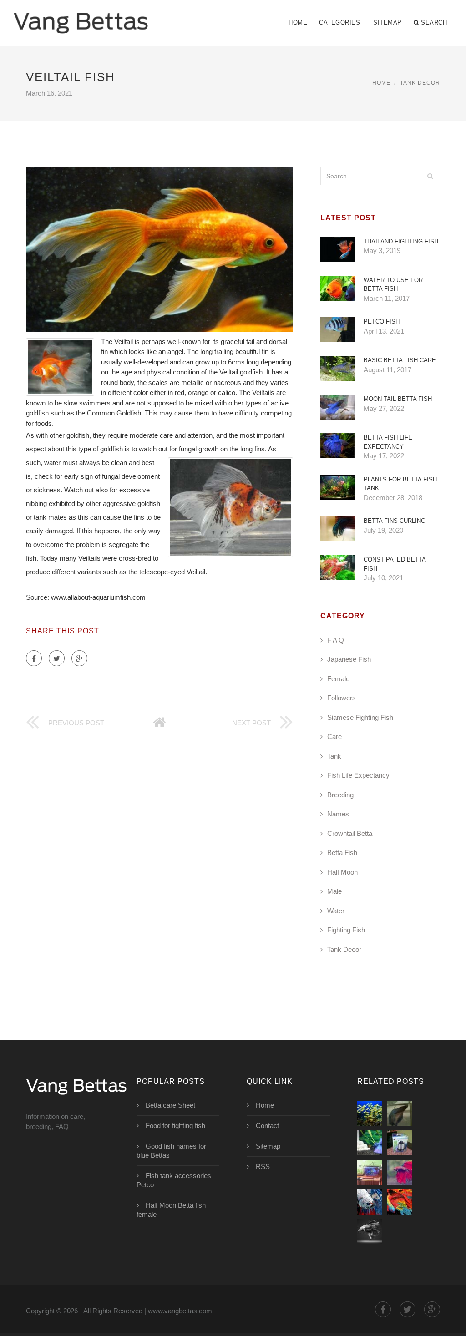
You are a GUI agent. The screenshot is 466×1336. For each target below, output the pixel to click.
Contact (267, 1125)
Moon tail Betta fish (398, 398)
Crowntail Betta (349, 833)
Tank (334, 756)
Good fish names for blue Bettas (171, 1150)
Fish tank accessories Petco (174, 1180)
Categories (339, 22)
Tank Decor (420, 83)
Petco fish (382, 321)
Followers (341, 698)
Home (298, 22)
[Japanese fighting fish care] (399, 1172)
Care (334, 736)
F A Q (335, 640)
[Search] (430, 176)
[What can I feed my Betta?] (369, 1172)
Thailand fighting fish (401, 241)
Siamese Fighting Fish (360, 717)
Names (338, 814)
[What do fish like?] (369, 1113)
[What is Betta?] (369, 1142)
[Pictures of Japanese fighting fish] (369, 1231)
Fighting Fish (346, 930)
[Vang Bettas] (81, 17)
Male (334, 891)
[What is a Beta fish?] (399, 1113)
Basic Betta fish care (400, 360)
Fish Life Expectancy (358, 775)
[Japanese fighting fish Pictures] (369, 1202)
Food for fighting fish (175, 1125)
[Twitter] (57, 658)
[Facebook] (34, 658)
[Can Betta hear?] (399, 1142)
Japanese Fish (349, 659)
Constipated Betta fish (394, 564)
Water (335, 911)
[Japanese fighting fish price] (399, 1202)
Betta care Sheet (170, 1105)
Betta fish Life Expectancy (388, 442)
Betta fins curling (394, 520)
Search (434, 22)
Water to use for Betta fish (393, 285)
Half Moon (342, 872)
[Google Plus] (79, 658)
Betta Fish (342, 852)
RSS (263, 1166)
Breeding (340, 795)
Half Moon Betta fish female (171, 1209)
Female (338, 679)
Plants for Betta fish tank (400, 484)
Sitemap (387, 22)
